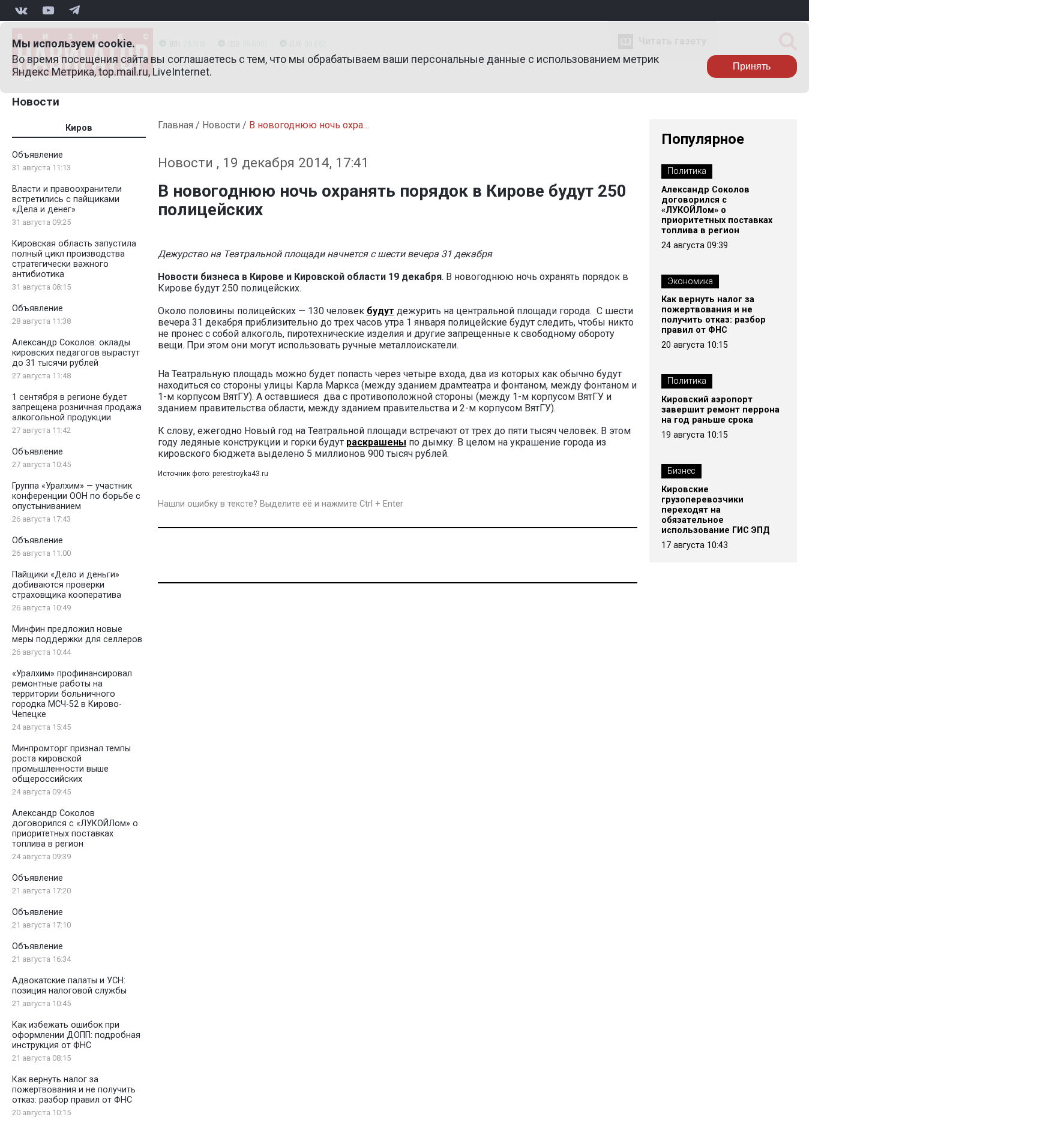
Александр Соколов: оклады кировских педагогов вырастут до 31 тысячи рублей (76, 353)
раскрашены (376, 442)
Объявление (37, 155)
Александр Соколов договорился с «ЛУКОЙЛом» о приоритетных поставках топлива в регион (75, 828)
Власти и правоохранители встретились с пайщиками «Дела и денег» (67, 199)
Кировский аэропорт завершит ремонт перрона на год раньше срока (720, 410)
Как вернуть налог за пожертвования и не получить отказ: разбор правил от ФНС (74, 1089)
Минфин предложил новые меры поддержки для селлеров (77, 634)
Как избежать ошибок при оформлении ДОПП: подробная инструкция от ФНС (76, 1035)
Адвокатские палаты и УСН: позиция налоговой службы (69, 986)
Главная (175, 125)
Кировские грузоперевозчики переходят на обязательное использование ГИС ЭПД (715, 509)
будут (380, 311)
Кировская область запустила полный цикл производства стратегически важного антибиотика (74, 259)
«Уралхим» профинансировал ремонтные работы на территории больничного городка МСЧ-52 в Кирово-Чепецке (72, 694)
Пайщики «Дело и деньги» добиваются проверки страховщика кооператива (66, 585)
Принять (752, 66)
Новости (35, 102)
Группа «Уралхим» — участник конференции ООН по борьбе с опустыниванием (76, 496)
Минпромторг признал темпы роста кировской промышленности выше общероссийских (71, 763)
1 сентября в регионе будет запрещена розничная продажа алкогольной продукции (77, 407)
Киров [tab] (78, 128)
